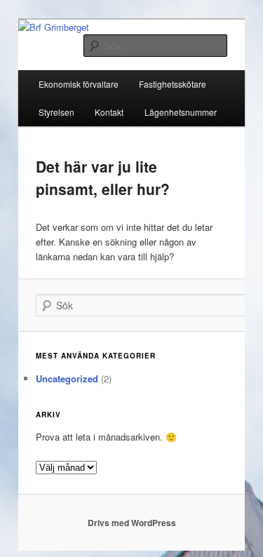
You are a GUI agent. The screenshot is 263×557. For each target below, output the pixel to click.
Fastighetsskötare (172, 84)
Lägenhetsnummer (180, 112)
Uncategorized (67, 378)
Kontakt (109, 112)
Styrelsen (56, 112)
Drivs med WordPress (132, 522)
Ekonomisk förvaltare (79, 84)
